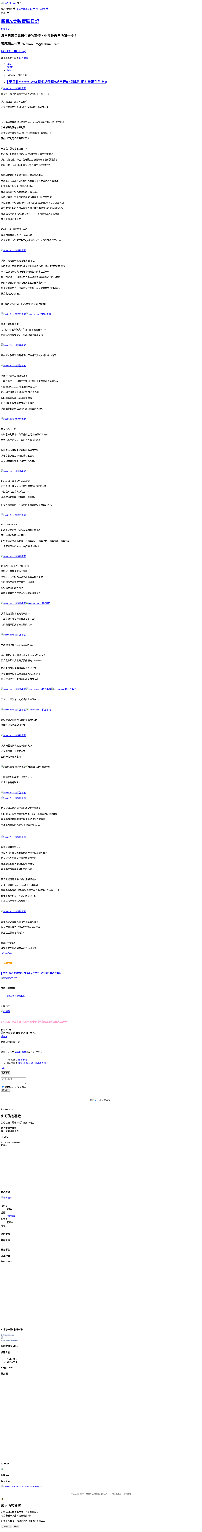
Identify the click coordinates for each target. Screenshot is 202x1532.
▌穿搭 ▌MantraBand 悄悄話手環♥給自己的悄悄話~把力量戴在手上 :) (57, 82)
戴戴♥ (4, 1036)
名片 (9, 70)
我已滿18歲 (6, 1527)
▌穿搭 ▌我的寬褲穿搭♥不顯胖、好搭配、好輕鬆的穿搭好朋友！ (32, 973)
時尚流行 (22, 1060)
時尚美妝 (23, 58)
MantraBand (7, 953)
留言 (24, 1052)
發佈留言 (5, 1090)
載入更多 (5, 1073)
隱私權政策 (116, 1494)
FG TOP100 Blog (13, 51)
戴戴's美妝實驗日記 (20, 21)
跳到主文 (5, 29)
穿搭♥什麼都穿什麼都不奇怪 (32, 1063)
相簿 (9, 63)
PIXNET (80, 1494)
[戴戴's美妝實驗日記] (2, 1338)
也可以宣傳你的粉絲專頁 (9, 1340)
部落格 (10, 67)
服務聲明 (127, 1494)
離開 (16, 1527)
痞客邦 (18, 1052)
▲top (3, 1068)
